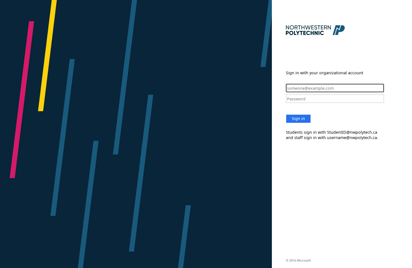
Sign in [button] (298, 118)
